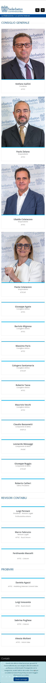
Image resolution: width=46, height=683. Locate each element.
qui (35, 670)
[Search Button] (37, 10)
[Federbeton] (12, 9)
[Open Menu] (43, 10)
